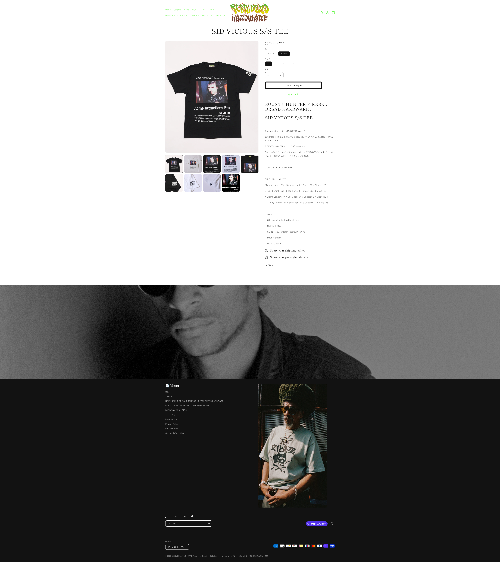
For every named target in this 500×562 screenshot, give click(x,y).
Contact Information (174, 433)
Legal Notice (171, 419)
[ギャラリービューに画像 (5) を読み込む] (249, 164)
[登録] (209, 523)
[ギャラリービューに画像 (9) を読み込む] (231, 183)
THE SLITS (170, 415)
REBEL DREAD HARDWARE (182, 556)
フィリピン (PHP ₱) (176, 547)
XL (284, 64)
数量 (266, 69)
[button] (322, 13)
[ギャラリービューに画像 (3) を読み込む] (212, 164)
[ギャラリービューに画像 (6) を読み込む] (174, 183)
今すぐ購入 (293, 94)
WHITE (284, 54)
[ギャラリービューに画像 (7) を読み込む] (193, 183)
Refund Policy (171, 428)
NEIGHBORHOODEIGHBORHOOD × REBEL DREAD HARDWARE (194, 401)
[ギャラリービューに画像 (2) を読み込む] (193, 164)
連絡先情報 (243, 556)
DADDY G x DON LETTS (176, 410)
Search (168, 396)
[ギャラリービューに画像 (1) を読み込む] (174, 164)
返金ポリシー (214, 556)
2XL (294, 64)
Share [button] (270, 265)
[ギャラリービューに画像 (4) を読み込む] (231, 164)
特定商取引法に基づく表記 (258, 556)
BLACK (272, 54)
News (167, 392)
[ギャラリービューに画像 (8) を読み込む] (212, 183)
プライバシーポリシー (229, 556)
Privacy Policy (171, 424)
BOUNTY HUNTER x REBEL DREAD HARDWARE (187, 405)
